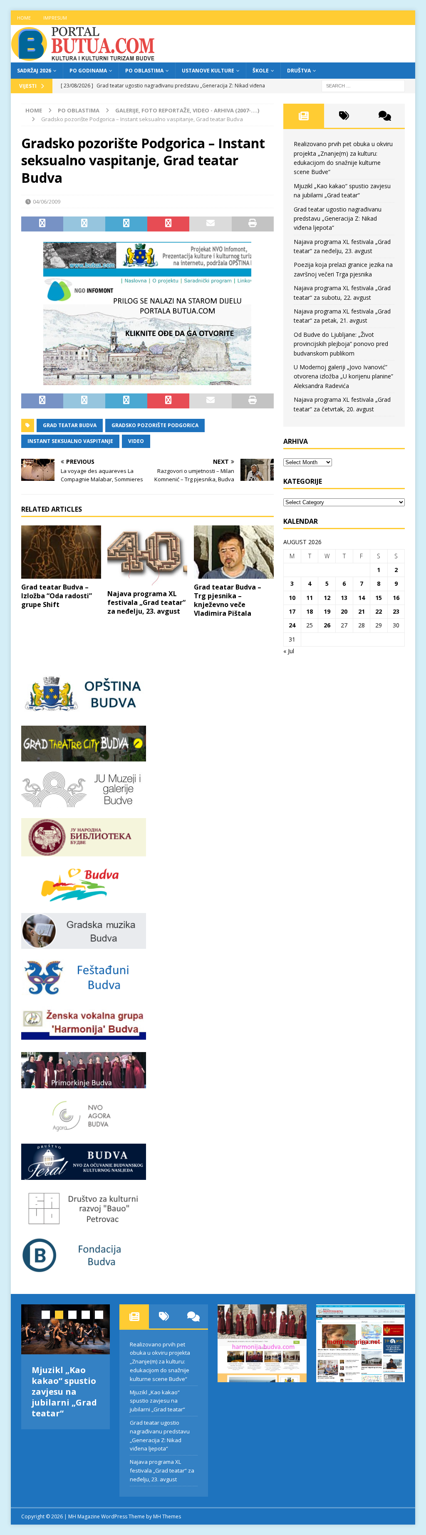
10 (292, 598)
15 (378, 598)
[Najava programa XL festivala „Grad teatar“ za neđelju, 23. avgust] (147, 555)
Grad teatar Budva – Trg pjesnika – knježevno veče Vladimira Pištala (227, 599)
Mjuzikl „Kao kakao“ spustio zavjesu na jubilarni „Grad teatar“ (64, 1391)
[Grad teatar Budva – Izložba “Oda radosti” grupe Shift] (61, 552)
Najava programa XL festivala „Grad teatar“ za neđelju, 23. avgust (146, 602)
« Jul (288, 651)
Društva (299, 70)
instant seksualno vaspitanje (70, 441)
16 (396, 598)
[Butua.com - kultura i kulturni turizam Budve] (83, 58)
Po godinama (88, 70)
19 (327, 611)
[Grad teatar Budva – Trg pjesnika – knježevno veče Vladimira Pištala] (234, 552)
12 (327, 598)
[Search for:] (363, 85)
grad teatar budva (70, 425)
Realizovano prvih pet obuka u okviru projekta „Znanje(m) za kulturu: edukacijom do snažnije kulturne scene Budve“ (160, 1362)
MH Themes (167, 1516)
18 (309, 611)
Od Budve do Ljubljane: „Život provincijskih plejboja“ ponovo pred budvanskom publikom (341, 344)
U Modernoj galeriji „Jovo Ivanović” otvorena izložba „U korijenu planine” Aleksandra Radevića (343, 376)
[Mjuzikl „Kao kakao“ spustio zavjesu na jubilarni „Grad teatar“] (65, 1329)
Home (24, 18)
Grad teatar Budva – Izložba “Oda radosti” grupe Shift (56, 595)
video (136, 441)
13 (344, 598)
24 (292, 625)
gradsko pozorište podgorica (154, 425)
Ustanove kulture (208, 70)
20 (344, 611)
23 (396, 611)
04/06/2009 (46, 201)
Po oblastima (144, 70)
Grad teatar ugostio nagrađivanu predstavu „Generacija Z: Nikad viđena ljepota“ (337, 218)
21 (361, 611)
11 (309, 598)
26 (327, 625)
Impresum (55, 18)
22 (378, 611)
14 (361, 598)
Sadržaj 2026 (34, 70)
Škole (261, 70)
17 (292, 611)
